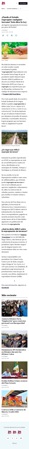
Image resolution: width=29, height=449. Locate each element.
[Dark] (16, 3)
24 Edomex (5, 30)
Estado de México (12, 8)
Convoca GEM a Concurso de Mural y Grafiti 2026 (14, 411)
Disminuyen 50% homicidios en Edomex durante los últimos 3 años (14, 352)
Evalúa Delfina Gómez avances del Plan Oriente (14, 382)
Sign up (14, 443)
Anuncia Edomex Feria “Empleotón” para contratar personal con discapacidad (14, 321)
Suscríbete (23, 3)
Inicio (3, 8)
